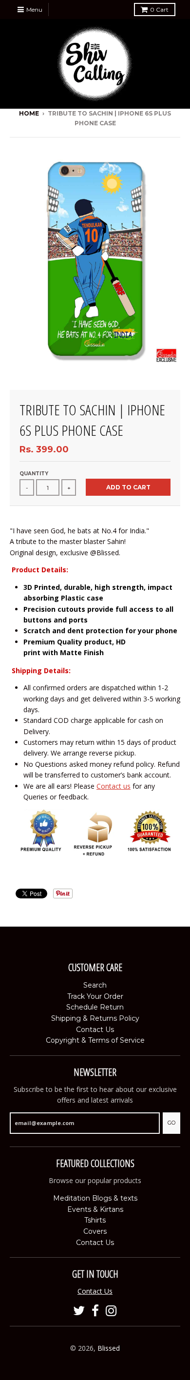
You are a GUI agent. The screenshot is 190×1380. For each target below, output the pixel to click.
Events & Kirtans (95, 1209)
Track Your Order (95, 996)
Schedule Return (95, 1007)
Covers (95, 1231)
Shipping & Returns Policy (95, 1018)
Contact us (113, 786)
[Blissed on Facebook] (95, 1311)
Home (29, 113)
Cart (159, 9)
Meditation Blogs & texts (95, 1198)
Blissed (108, 1348)
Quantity (33, 473)
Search (95, 985)
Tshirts (95, 1220)
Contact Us (95, 1029)
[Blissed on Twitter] (79, 1311)
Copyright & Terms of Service (95, 1040)
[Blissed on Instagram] (111, 1311)
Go (171, 1122)
